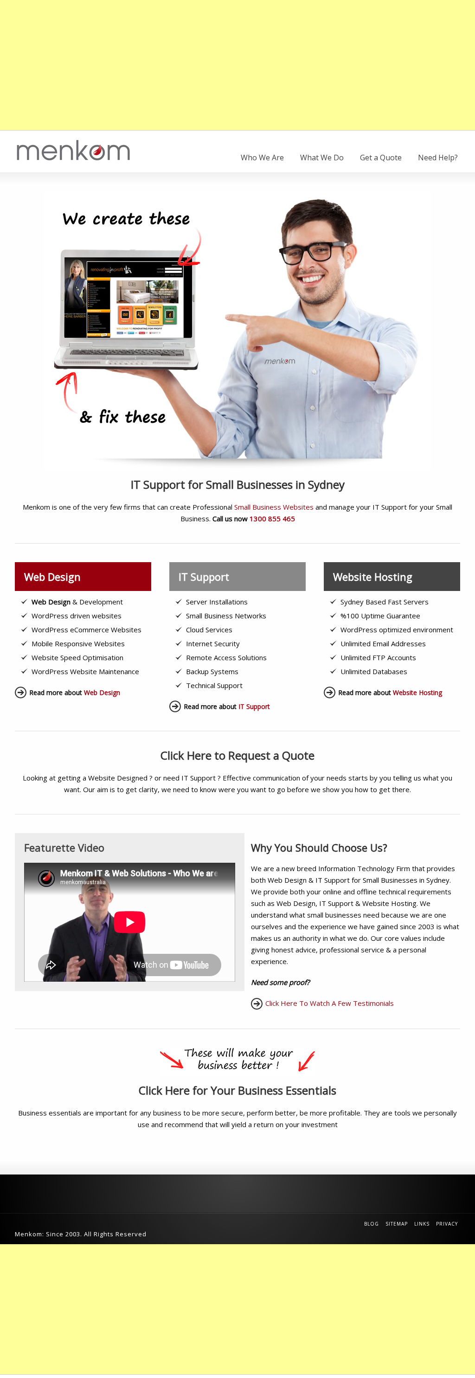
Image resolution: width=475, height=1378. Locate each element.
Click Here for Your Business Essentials (237, 1090)
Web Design (102, 692)
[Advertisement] (237, 65)
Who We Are (262, 157)
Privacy (447, 1224)
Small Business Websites (274, 507)
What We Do (322, 157)
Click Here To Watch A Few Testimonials (329, 1003)
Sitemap (396, 1224)
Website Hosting (417, 692)
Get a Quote (381, 157)
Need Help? (438, 157)
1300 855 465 (272, 518)
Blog (371, 1224)
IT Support (254, 706)
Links (422, 1224)
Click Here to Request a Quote (237, 755)
